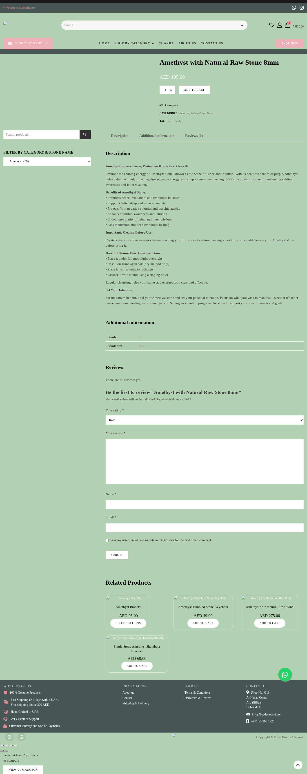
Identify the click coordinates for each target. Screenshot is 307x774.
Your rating (115, 410)
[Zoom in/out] (2, 745)
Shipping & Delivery (135, 703)
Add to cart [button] (203, 623)
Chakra (166, 43)
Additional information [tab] (156, 136)
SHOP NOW (289, 43)
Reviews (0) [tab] (194, 136)
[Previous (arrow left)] (2, 750)
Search (85, 134)
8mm (142, 345)
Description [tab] (120, 136)
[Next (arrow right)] (6, 750)
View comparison (23, 769)
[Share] (11, 745)
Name (111, 494)
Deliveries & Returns (198, 698)
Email (111, 517)
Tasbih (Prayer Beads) (202, 113)
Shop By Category (132, 43)
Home (104, 43)
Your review (115, 433)
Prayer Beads (174, 121)
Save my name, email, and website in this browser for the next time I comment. (161, 540)
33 (140, 336)
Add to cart (194, 89)
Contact (127, 698)
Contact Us (212, 43)
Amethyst (184, 113)
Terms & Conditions (197, 692)
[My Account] (280, 25)
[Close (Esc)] (15, 745)
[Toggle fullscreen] (6, 745)
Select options (128, 623)
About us (187, 43)
